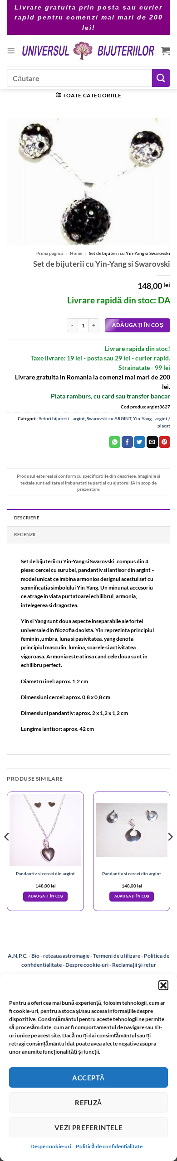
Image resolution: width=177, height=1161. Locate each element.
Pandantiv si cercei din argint (45, 873)
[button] (163, 985)
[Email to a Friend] (152, 442)
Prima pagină (49, 253)
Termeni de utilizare (116, 955)
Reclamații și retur (134, 964)
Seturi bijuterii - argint (62, 418)
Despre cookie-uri (87, 964)
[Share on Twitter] (139, 442)
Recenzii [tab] (25, 534)
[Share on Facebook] (127, 442)
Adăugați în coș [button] (45, 896)
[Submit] (161, 78)
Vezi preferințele (88, 1127)
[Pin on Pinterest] (164, 442)
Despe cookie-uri (50, 1146)
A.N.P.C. (18, 955)
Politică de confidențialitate (109, 1146)
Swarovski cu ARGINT (109, 418)
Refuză (88, 1103)
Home (76, 253)
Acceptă (88, 1078)
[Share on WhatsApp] (114, 442)
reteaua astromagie (66, 955)
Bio (35, 955)
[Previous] (7, 855)
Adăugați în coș (137, 324)
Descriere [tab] (26, 517)
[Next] (169, 855)
